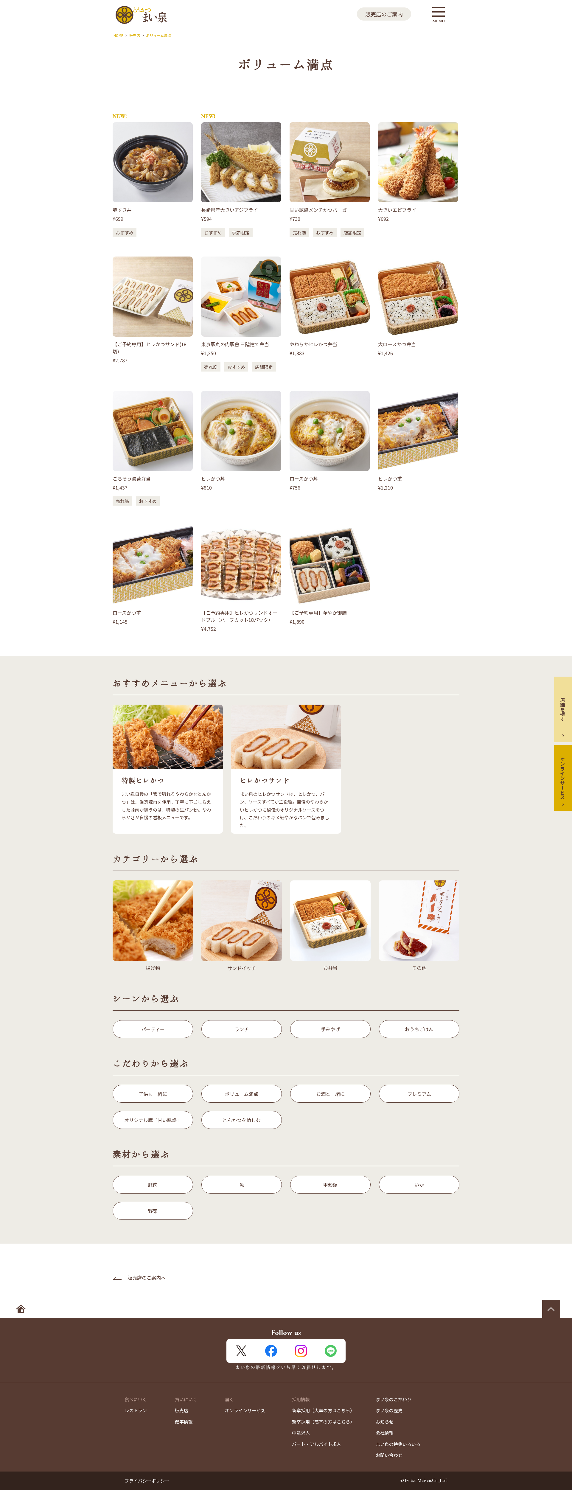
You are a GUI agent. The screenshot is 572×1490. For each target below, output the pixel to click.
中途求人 (301, 1433)
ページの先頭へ (551, 1309)
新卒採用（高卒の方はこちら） (323, 1421)
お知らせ (385, 1421)
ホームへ (21, 1309)
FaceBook (271, 1351)
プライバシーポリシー (147, 1480)
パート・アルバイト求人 (316, 1444)
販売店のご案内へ (147, 1277)
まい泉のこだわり (393, 1399)
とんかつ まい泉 (141, 15)
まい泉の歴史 (389, 1410)
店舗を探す (562, 709)
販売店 (181, 1410)
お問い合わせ (389, 1455)
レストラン (136, 1410)
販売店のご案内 (384, 14)
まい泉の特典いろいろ (398, 1444)
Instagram (301, 1351)
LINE (331, 1351)
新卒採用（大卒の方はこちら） (323, 1410)
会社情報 (385, 1433)
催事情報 (184, 1421)
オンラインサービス (562, 777)
